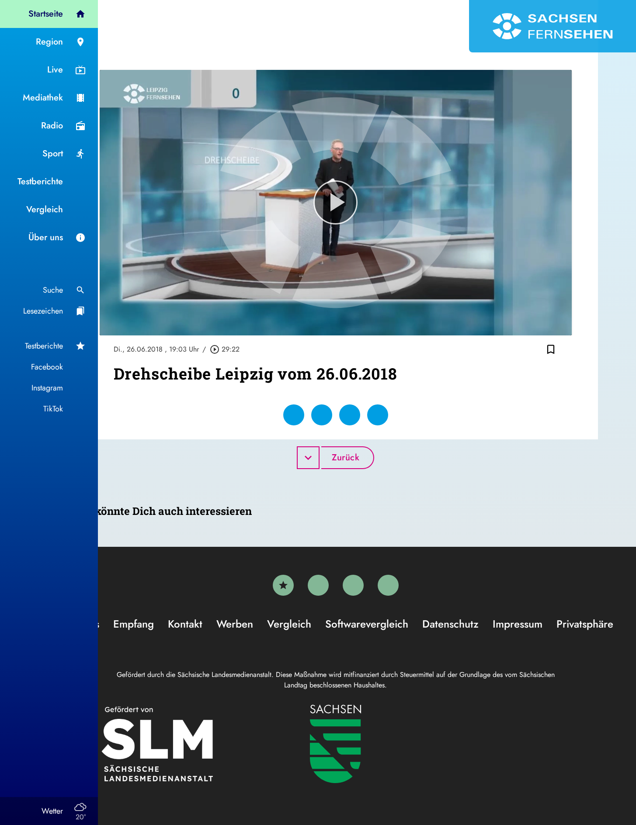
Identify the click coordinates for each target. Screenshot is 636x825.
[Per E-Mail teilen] (377, 414)
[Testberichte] (283, 585)
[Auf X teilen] (321, 414)
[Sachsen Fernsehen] (552, 26)
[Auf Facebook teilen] (293, 414)
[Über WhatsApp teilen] (349, 414)
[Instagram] (353, 585)
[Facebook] (318, 585)
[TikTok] (388, 585)
